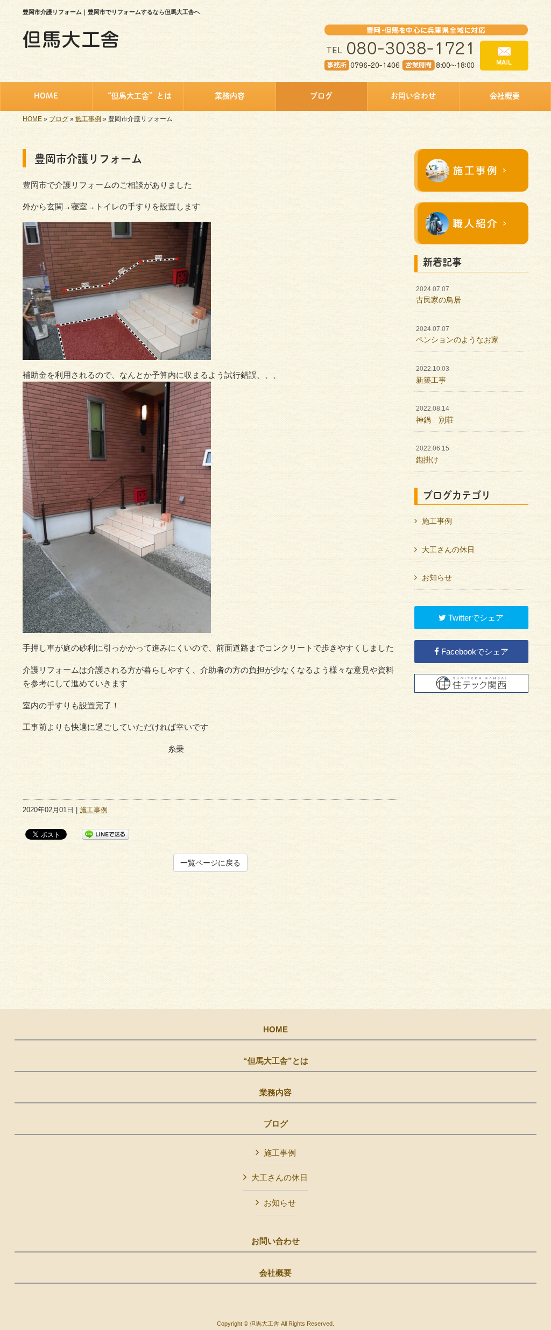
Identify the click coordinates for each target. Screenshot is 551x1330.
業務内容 (275, 1092)
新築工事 (432, 374)
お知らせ (437, 577)
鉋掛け (432, 454)
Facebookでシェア (473, 651)
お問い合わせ (275, 1241)
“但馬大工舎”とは (275, 1061)
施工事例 (88, 119)
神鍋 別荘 (435, 414)
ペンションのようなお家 (457, 334)
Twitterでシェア (475, 617)
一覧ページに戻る (210, 862)
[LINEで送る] (105, 833)
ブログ (58, 119)
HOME (32, 119)
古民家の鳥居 (438, 295)
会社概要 (275, 1273)
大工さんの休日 (448, 549)
